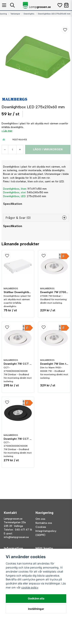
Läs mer (7, 130)
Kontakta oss (44, 523)
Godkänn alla (36, 598)
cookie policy (29, 587)
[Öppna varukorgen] (66, 5)
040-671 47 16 (23, 529)
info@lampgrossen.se (16, 537)
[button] (65, 29)
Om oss (40, 519)
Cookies (41, 527)
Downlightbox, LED (14, 196)
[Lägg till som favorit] (59, 5)
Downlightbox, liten (14, 188)
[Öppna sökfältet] (12, 5)
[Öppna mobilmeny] (4, 5)
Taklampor (15, 13)
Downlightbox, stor (14, 192)
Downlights (29, 13)
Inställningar (36, 608)
